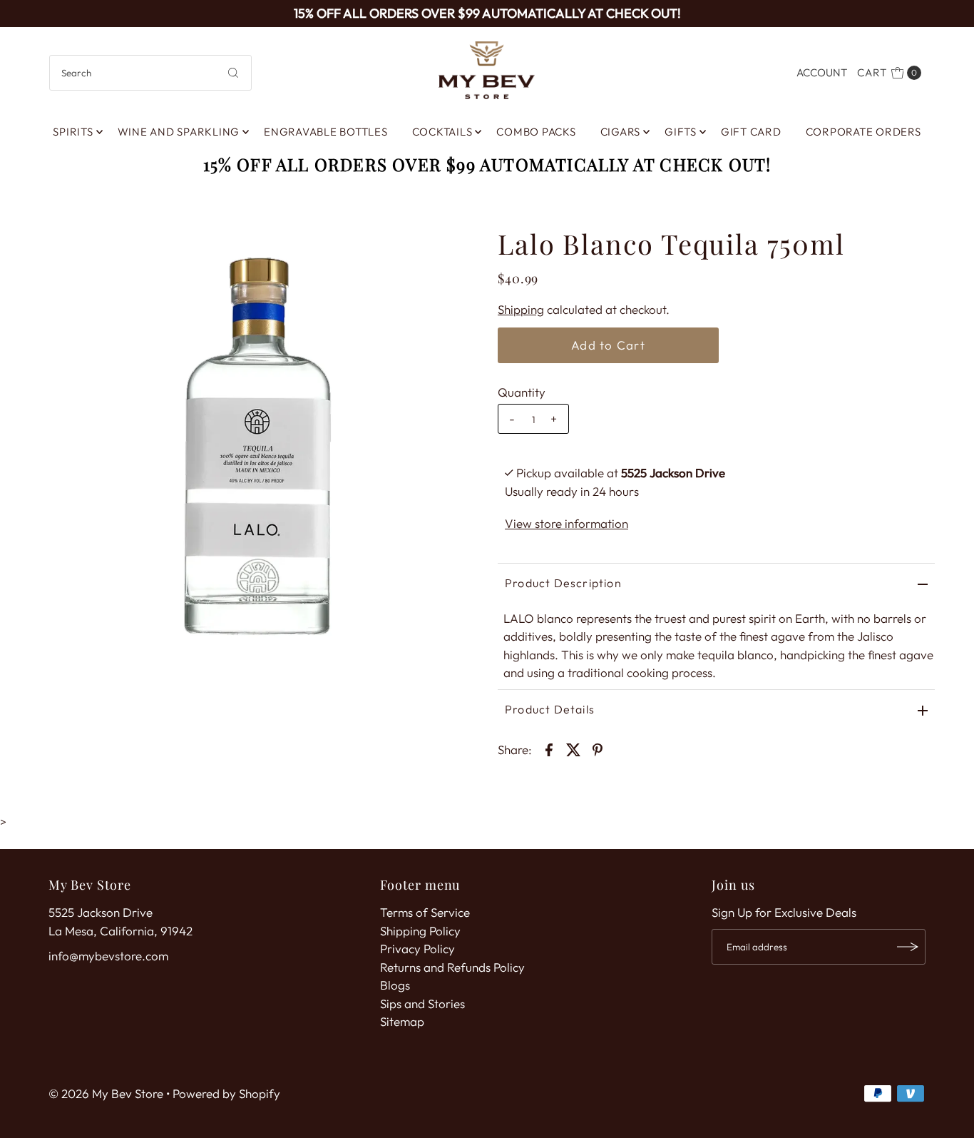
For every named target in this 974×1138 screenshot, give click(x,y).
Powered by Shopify (226, 1093)
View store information (566, 523)
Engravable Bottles (326, 131)
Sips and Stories (422, 1003)
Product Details (550, 709)
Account (821, 72)
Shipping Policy (420, 930)
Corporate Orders (863, 131)
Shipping (521, 309)
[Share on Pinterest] (597, 748)
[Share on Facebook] (549, 748)
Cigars (620, 131)
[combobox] (150, 73)
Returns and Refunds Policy (452, 967)
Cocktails (442, 131)
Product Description (563, 583)
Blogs (395, 984)
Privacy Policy (417, 948)
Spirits (73, 131)
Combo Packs (535, 131)
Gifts (681, 131)
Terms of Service (425, 912)
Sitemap (402, 1021)
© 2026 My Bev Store (105, 1093)
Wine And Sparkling (179, 131)
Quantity (521, 392)
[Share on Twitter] (573, 748)
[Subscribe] (908, 947)
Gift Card (751, 131)
